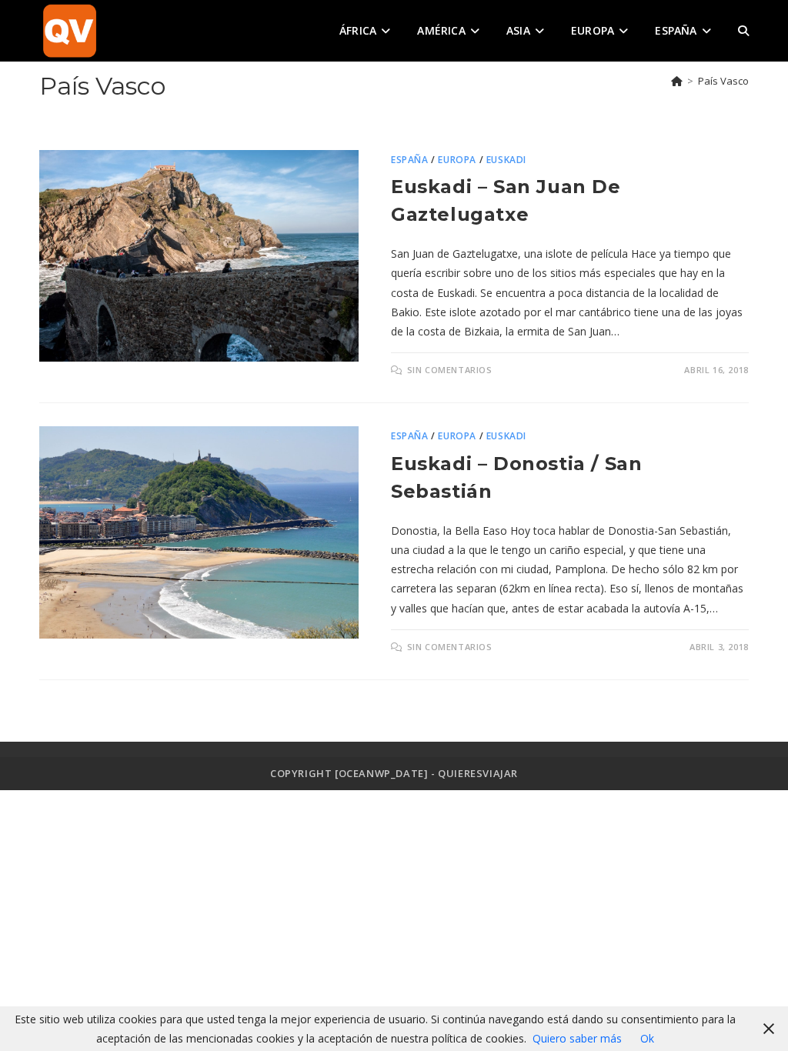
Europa (457, 159)
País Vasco (723, 81)
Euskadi (506, 159)
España (410, 159)
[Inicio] (677, 81)
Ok (647, 1038)
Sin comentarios (449, 369)
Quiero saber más (577, 1038)
